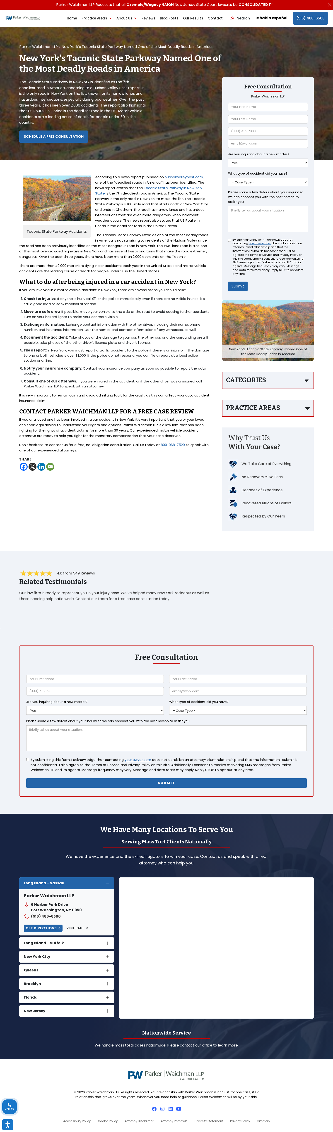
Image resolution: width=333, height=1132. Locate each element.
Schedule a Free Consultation (54, 136)
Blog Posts (169, 18)
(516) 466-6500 (310, 18)
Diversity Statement (209, 1121)
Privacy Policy (240, 1121)
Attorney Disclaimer (139, 1121)
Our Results (193, 18)
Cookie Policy (108, 1121)
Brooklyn (32, 983)
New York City (37, 956)
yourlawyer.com (260, 243)
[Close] (329, 5)
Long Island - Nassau (44, 883)
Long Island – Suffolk (44, 943)
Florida (31, 997)
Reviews (148, 18)
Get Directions (41, 928)
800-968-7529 (173, 444)
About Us (124, 18)
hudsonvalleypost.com (184, 177)
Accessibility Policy (77, 1121)
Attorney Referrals (174, 1121)
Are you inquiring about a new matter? (258, 154)
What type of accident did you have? (257, 173)
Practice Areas (94, 18)
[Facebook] (24, 467)
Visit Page (75, 928)
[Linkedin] (41, 467)
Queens (31, 970)
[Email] (50, 467)
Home (72, 18)
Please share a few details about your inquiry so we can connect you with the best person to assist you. (265, 197)
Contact (215, 18)
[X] (32, 467)
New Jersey (34, 1010)
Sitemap (263, 1121)
